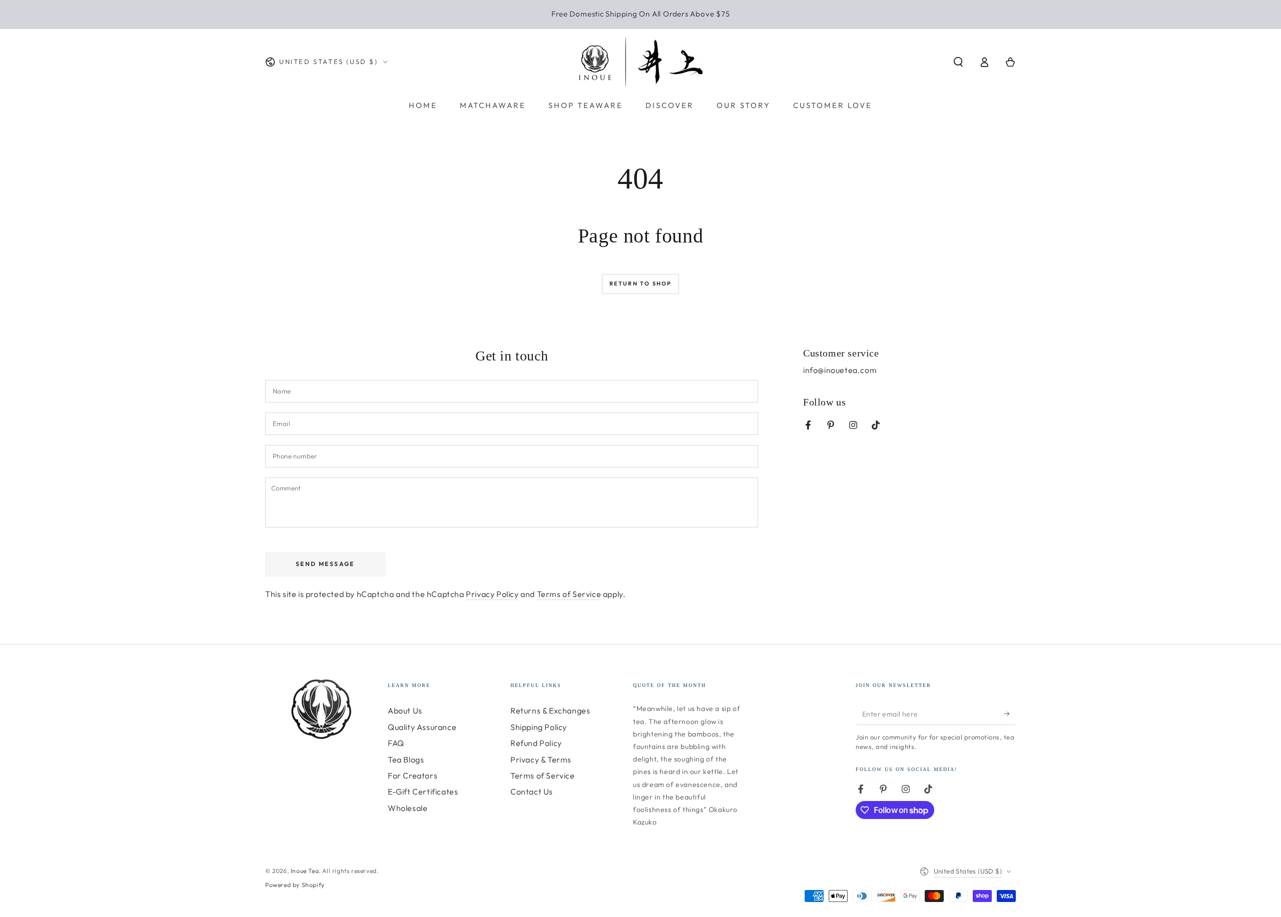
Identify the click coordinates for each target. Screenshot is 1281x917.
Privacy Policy (492, 594)
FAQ (396, 743)
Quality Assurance (422, 727)
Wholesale (407, 808)
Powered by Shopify (295, 884)
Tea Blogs (406, 759)
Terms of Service (569, 594)
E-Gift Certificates (423, 791)
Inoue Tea (305, 870)
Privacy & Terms (540, 759)
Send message (325, 564)
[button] (958, 62)
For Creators (412, 775)
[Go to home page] (641, 62)
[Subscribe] (1010, 713)
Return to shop (640, 283)
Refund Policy (536, 743)
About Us (405, 711)
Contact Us (531, 791)
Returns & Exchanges (550, 711)
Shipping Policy (538, 727)
